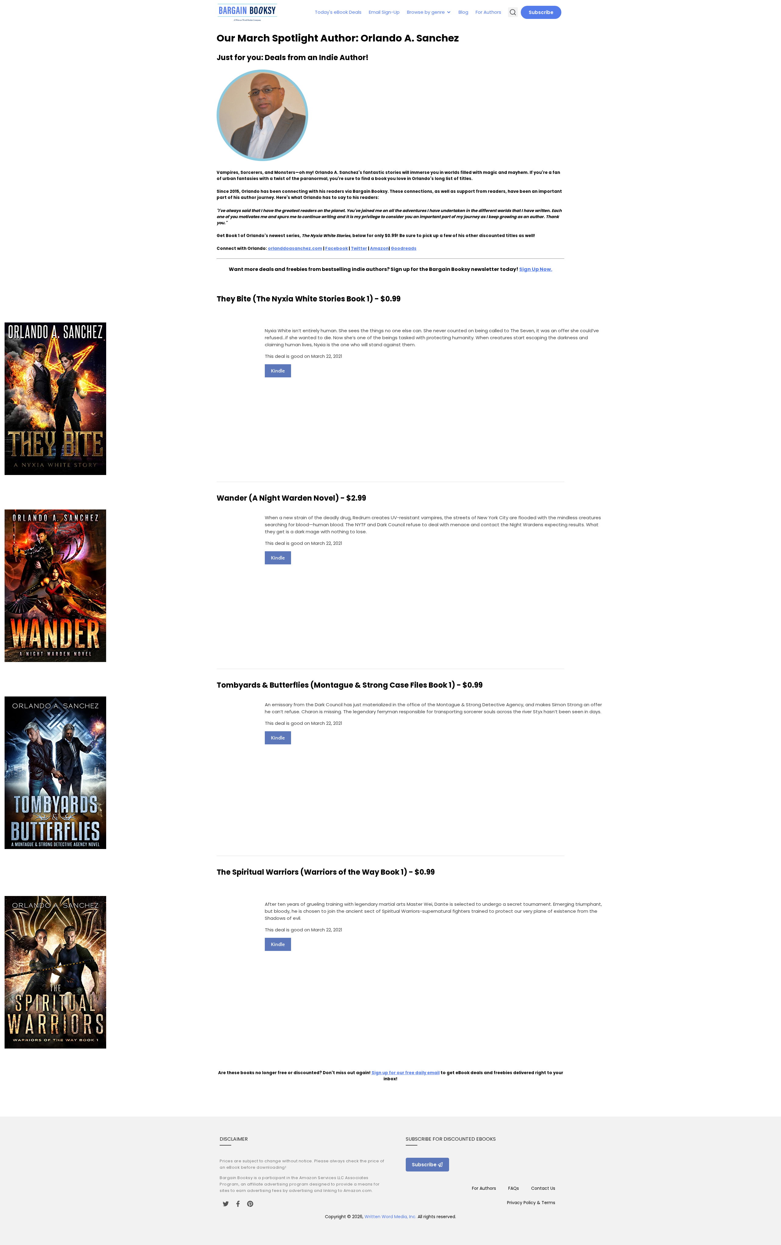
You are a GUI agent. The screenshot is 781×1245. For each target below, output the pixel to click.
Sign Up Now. (535, 269)
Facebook (336, 248)
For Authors (488, 12)
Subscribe (541, 12)
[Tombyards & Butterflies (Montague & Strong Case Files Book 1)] (55, 847)
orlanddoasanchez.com (295, 248)
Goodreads (403, 248)
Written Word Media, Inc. (390, 1217)
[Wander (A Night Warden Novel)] (55, 660)
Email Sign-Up (384, 12)
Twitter (359, 248)
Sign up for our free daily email (406, 1073)
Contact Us (543, 1188)
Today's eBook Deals (338, 12)
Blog (463, 12)
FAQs (513, 1188)
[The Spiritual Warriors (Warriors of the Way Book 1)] (55, 1046)
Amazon (379, 248)
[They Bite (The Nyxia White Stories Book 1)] (55, 473)
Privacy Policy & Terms (531, 1203)
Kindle (278, 371)
